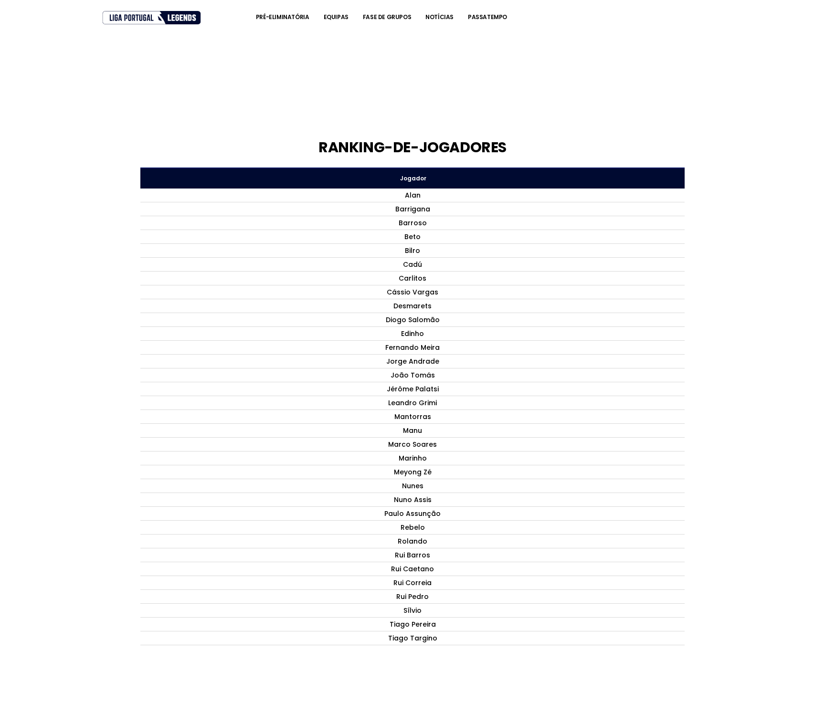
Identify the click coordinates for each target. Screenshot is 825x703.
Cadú (412, 264)
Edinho (412, 333)
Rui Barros (412, 555)
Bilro (412, 250)
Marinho (413, 458)
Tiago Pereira (413, 624)
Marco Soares (412, 444)
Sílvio (412, 610)
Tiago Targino (412, 638)
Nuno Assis (413, 499)
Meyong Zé (413, 472)
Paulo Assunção (412, 513)
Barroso (413, 223)
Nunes (412, 486)
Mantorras (412, 416)
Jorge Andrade (412, 361)
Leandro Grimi (412, 403)
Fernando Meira (412, 347)
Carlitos (412, 278)
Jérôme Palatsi (413, 389)
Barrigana (412, 209)
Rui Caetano (412, 569)
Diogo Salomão (413, 320)
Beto (412, 236)
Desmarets (412, 306)
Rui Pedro (412, 596)
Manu (412, 430)
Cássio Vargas (412, 292)
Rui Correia (412, 583)
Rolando (412, 541)
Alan (413, 195)
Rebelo (413, 527)
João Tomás (413, 375)
